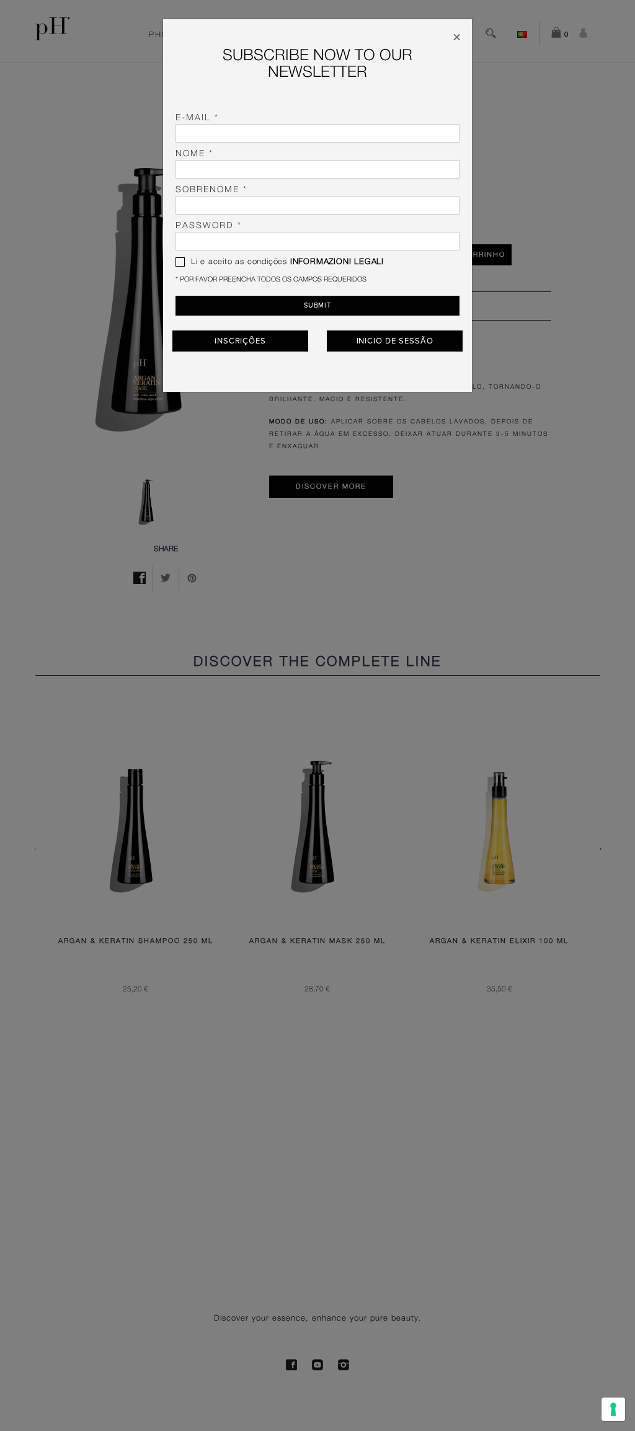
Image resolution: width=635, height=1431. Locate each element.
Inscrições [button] (240, 341)
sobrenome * (211, 189)
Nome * (194, 153)
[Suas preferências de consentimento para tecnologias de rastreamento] (613, 1409)
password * (208, 225)
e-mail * (197, 117)
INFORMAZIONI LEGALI (337, 262)
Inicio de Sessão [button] (395, 341)
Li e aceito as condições (286, 262)
